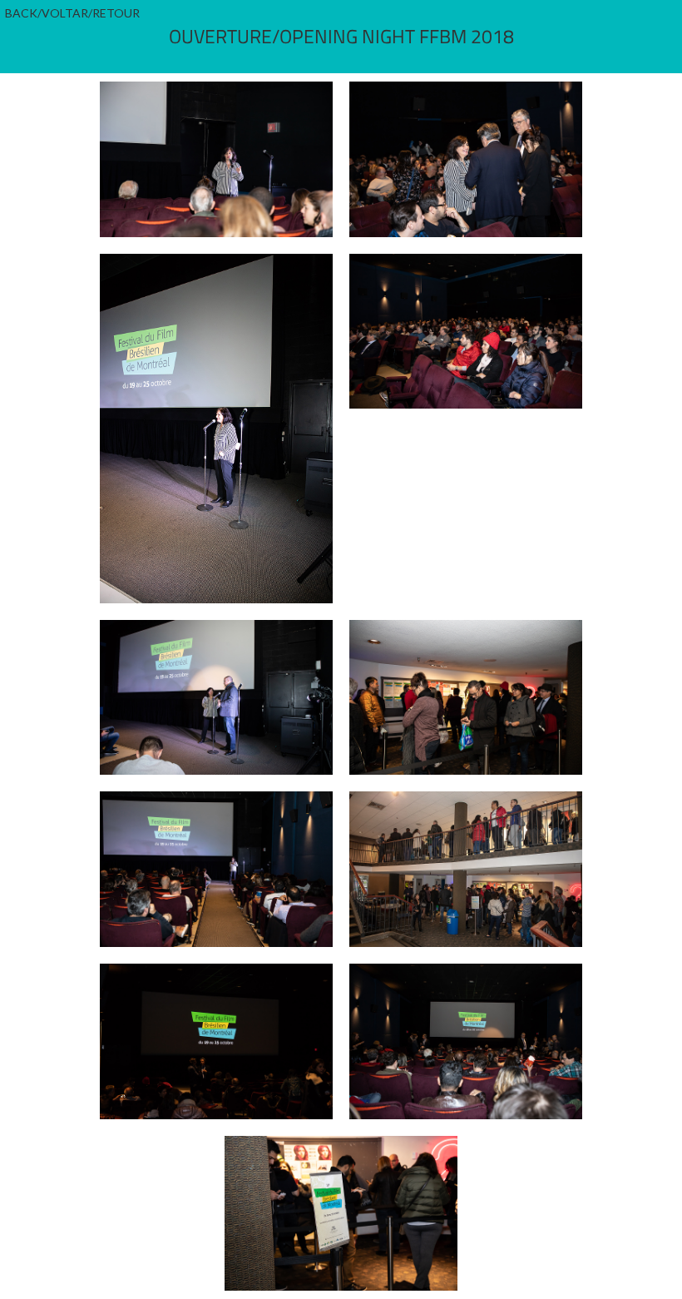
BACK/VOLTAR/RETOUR (72, 13)
